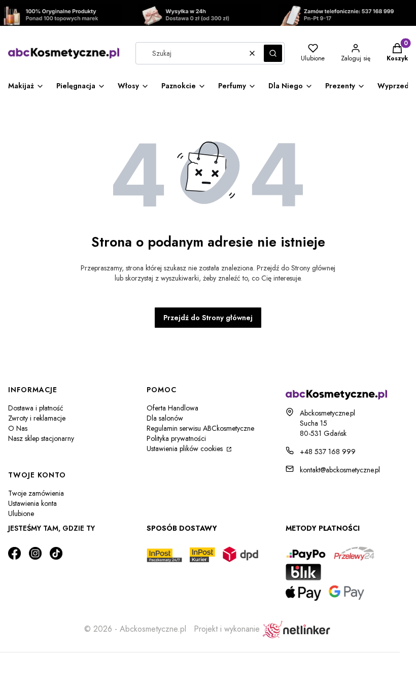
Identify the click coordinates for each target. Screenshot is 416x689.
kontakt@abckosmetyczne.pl (340, 470)
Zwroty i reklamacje (36, 418)
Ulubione (21, 513)
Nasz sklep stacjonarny (41, 438)
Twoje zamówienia (36, 493)
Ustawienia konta (32, 503)
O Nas (17, 428)
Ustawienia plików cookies (186, 448)
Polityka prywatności (176, 438)
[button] (273, 53)
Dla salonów (165, 418)
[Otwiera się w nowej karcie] (14, 553)
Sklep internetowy (196, 665)
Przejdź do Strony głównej (208, 318)
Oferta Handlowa (172, 408)
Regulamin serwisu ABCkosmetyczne (200, 428)
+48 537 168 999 (328, 451)
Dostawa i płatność (35, 408)
